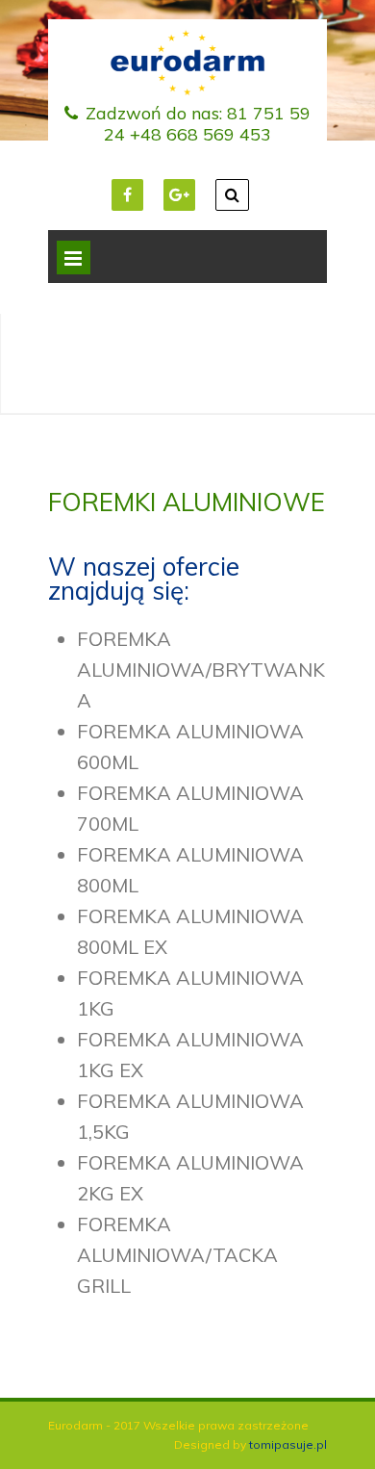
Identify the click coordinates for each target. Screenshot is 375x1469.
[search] (232, 195)
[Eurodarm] (187, 90)
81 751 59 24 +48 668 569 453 (207, 123)
